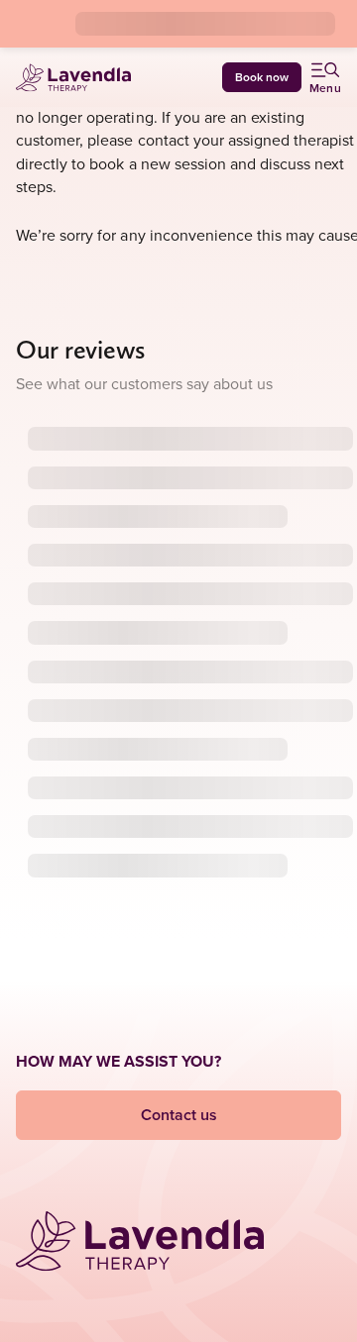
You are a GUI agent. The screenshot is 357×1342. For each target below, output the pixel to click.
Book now (262, 76)
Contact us (179, 1114)
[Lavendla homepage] (73, 77)
